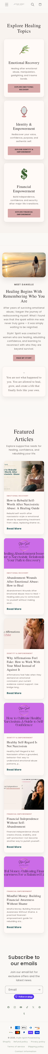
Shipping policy (36, 1046)
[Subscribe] (39, 990)
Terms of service (16, 1046)
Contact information (25, 1051)
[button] (6, 4)
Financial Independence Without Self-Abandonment (23, 822)
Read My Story (24, 358)
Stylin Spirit (22, 1037)
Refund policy (21, 1041)
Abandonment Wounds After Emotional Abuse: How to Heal (23, 581)
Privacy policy (38, 1041)
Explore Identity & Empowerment (24, 150)
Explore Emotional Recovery (23, 88)
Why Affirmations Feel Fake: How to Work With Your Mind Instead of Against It (23, 664)
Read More (14, 528)
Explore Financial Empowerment (24, 213)
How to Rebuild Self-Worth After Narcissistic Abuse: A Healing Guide (23, 504)
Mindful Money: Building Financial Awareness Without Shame (24, 900)
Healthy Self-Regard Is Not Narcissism (22, 744)
